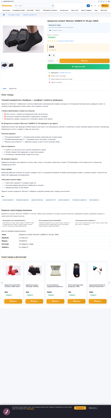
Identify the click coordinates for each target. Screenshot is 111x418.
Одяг (96, 10)
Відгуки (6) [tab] (13, 88)
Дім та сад (104, 10)
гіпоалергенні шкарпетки (79, 200)
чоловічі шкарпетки (8, 200)
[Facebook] (99, 1)
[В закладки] (49, 55)
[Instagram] (101, 1)
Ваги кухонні (6, 10)
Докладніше (30, 408)
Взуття (38, 10)
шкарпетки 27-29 (51, 200)
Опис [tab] (4, 88)
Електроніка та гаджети (50, 10)
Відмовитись (93, 408)
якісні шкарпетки (94, 200)
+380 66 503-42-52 (8, 1)
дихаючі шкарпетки (63, 200)
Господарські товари (18, 10)
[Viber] (106, 1)
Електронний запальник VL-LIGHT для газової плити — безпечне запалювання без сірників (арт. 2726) (97, 285)
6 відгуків (60, 41)
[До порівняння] (54, 55)
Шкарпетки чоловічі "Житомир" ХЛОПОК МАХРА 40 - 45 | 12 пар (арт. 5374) (34, 285)
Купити (85, 61)
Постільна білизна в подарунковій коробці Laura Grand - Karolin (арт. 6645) (55, 285)
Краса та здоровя (86, 10)
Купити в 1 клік (80, 66)
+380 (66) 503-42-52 (65, 72)
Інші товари (30, 10)
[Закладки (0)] (95, 6)
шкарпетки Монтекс (37, 200)
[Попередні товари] (2, 282)
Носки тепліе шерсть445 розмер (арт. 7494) (75, 285)
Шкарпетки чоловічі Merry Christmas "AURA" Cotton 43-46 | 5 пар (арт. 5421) (13, 285)
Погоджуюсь (80, 408)
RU (91, 5)
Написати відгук (69, 41)
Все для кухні (64, 10)
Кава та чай (74, 10)
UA (88, 5)
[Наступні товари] (108, 282)
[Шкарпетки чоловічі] (23, 39)
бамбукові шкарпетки (22, 200)
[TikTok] (104, 1)
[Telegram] (109, 1)
